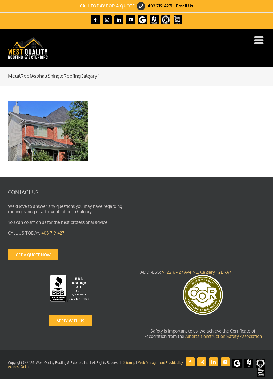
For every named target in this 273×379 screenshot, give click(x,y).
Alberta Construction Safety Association (223, 336)
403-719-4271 (160, 6)
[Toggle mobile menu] (259, 40)
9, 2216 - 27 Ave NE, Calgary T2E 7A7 (196, 272)
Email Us (184, 6)
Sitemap (129, 363)
